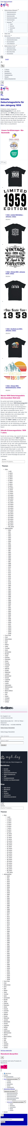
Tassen (7, 77)
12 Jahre (10, 491)
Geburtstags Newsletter (8, 727)
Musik (11, 29)
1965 (9, 558)
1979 (9, 583)
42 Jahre (10, 502)
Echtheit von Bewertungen (11, 780)
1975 (9, 576)
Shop (2, 85)
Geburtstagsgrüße (11, 16)
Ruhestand (8, 676)
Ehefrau (7, 657)
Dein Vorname (5, 736)
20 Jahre (10, 495)
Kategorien (9, 1102)
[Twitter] (4, 708)
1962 (9, 552)
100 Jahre (11, 526)
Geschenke (12, 27)
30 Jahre (10, 497)
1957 (9, 543)
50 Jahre (10, 517)
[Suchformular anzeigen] (2, 57)
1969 (9, 565)
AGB (5, 776)
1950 (9, 530)
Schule (7, 677)
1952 (9, 534)
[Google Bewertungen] (12, 708)
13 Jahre (10, 493)
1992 (9, 607)
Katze (6, 696)
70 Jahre (10, 521)
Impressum (7, 770)
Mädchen (7, 672)
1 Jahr (10, 471)
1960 (9, 548)
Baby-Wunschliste (11, 51)
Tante (6, 655)
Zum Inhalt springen (6, 1)
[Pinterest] (8, 708)
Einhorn (7, 700)
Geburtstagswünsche (11, 12)
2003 (9, 628)
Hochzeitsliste (10, 53)
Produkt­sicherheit (9, 778)
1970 (9, 567)
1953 (9, 535)
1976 (9, 578)
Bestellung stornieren (10, 797)
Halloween (8, 685)
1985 (9, 594)
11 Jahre (10, 489)
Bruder (7, 653)
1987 (9, 598)
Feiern (11, 24)
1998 (9, 618)
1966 (9, 559)
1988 (9, 600)
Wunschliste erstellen (11, 49)
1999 (9, 620)
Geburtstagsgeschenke (12, 17)
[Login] (14, 62)
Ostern (7, 688)
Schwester (8, 652)
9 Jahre (10, 486)
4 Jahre (10, 476)
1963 (9, 554)
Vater (6, 646)
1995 (9, 613)
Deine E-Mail (5, 740)
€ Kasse (6, 1075)
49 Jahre (10, 515)
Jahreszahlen (9, 528)
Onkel (6, 661)
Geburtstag (8, 639)
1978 (9, 582)
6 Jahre (10, 480)
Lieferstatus (7, 795)
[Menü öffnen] (2, 82)
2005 (9, 631)
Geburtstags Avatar (11, 47)
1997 (9, 617)
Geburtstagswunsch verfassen (13, 37)
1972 (9, 570)
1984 (9, 593)
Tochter (7, 648)
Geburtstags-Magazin (9, 1089)
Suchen (4, 459)
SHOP (7, 59)
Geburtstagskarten (10, 78)
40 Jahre (10, 499)
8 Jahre (10, 484)
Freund (7, 663)
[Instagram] (6, 708)
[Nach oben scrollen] (2, 1066)
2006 (9, 633)
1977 (9, 580)
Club (6, 637)
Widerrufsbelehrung (9, 774)
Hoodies (7, 71)
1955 (9, 539)
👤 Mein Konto (7, 1073)
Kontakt (6, 769)
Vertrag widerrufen (6, 1050)
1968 (9, 563)
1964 (9, 556)
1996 (9, 615)
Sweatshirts (8, 73)
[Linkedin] (10, 708)
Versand (6, 793)
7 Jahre (10, 482)
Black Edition (9, 690)
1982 (9, 589)
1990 (9, 604)
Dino (6, 692)
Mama (7, 644)
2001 (9, 624)
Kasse (5, 791)
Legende (7, 679)
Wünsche (12, 26)
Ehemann (7, 659)
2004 (9, 629)
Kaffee (7, 681)
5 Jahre (10, 478)
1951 (9, 532)
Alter (6, 469)
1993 (9, 609)
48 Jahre (10, 513)
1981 (9, 587)
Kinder (7, 670)
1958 (9, 545)
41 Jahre (10, 500)
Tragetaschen (8, 75)
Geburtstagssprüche (11, 14)
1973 (9, 572)
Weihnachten (8, 687)
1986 (9, 596)
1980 (9, 585)
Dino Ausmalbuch (10, 41)
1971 (9, 569)
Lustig (7, 683)
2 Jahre (10, 473)
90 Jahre (10, 524)
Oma (6, 641)
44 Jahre (10, 506)
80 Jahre (10, 523)
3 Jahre (10, 475)
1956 (9, 541)
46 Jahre (10, 510)
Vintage (7, 698)
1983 (9, 591)
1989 (9, 602)
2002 (9, 626)
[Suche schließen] (2, 1115)
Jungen (7, 674)
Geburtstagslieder (11, 19)
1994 (9, 611)
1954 (9, 537)
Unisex (7, 701)
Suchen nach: (4, 1117)
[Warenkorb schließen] (2, 1057)
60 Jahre (10, 519)
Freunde (7, 665)
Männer (7, 668)
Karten (11, 31)
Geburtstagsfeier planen (12, 39)
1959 (9, 547)
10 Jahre (10, 488)
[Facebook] (2, 708)
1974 (9, 574)
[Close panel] (2, 803)
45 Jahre (10, 508)
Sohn (6, 650)
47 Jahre (10, 511)
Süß (6, 694)
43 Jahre (10, 504)
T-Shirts (7, 69)
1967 (9, 561)
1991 (9, 606)
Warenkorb (7, 789)
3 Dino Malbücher (11, 43)
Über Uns (7, 33)
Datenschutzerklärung (10, 772)
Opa (6, 642)
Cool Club (8, 635)
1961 (9, 550)
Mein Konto (7, 787)
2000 (9, 622)
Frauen (7, 666)
